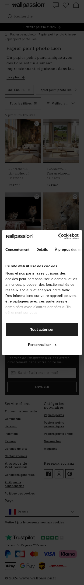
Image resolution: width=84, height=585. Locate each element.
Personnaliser (39, 345)
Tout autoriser (41, 329)
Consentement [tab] (17, 249)
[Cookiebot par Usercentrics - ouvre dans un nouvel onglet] (59, 236)
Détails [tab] (42, 249)
